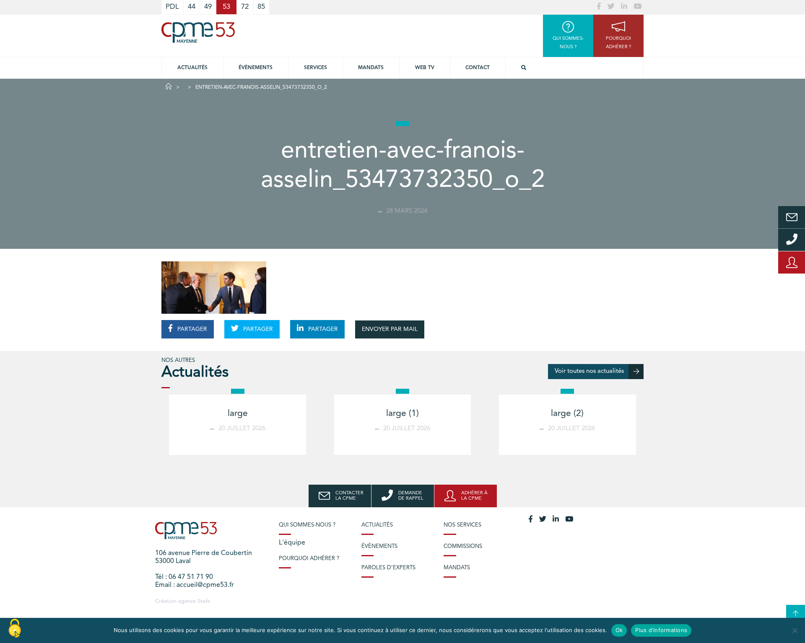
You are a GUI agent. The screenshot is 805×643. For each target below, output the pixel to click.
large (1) (402, 413)
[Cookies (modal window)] (14, 629)
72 (245, 6)
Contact (477, 67)
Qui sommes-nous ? (307, 525)
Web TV (424, 67)
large (238, 413)
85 (261, 6)
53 (226, 6)
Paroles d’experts (388, 568)
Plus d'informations (661, 630)
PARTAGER (191, 329)
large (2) (567, 413)
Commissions (463, 546)
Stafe (203, 601)
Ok (619, 630)
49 (208, 6)
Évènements (256, 67)
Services (315, 67)
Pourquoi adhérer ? (309, 558)
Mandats (371, 67)
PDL (172, 6)
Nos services (462, 525)
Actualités (192, 67)
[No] (794, 630)
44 (191, 6)
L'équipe (292, 543)
